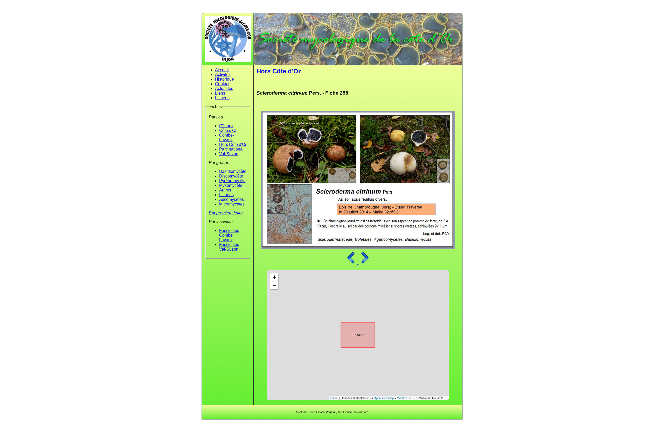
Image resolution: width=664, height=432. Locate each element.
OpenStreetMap (384, 398)
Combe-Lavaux (226, 137)
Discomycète (231, 176)
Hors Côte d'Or (232, 144)
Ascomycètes (231, 199)
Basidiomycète (232, 171)
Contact (222, 84)
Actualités (224, 88)
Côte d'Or (228, 130)
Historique (224, 79)
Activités (223, 74)
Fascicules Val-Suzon (229, 246)
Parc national (231, 149)
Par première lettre (226, 213)
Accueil (222, 70)
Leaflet (334, 398)
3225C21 (353, 334)
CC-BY (413, 398)
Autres (225, 190)
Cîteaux (226, 126)
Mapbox (402, 398)
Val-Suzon (228, 154)
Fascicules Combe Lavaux (229, 235)
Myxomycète (230, 185)
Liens (220, 93)
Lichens (222, 98)
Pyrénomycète (232, 181)
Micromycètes (232, 204)
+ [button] (274, 277)
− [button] (274, 285)
